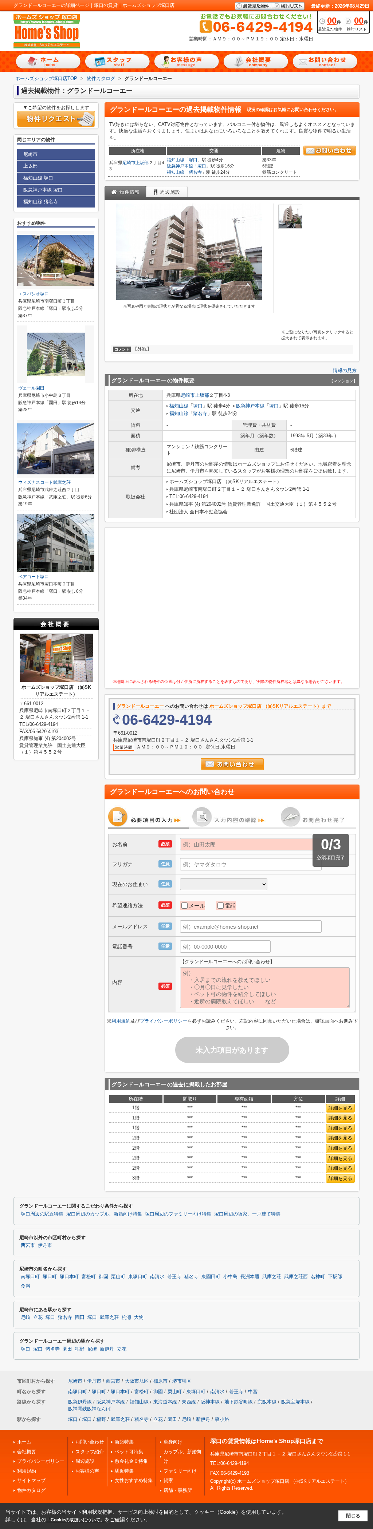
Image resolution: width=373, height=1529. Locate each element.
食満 (25, 1286)
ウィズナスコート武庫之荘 (44, 482)
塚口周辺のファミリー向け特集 (178, 1214)
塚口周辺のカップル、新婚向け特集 (104, 1214)
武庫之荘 (271, 1276)
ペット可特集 (129, 1451)
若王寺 (174, 1276)
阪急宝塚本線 (295, 1401)
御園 (103, 1276)
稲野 (80, 1349)
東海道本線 (165, 1401)
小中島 (230, 1276)
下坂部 (335, 1276)
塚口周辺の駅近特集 (42, 1214)
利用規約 (120, 1021)
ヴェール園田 (31, 388)
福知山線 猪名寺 (40, 201)
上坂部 (142, 162)
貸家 (168, 1480)
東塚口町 (137, 1276)
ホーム (24, 1442)
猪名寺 (195, 172)
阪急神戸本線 (180, 166)
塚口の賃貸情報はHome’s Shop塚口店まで (266, 1441)
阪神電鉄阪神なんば (89, 1408)
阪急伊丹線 (80, 1401)
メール (197, 905)
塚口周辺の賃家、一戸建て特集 (247, 1214)
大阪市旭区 (137, 1381)
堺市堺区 (181, 1381)
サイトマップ (31, 1480)
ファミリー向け (180, 1471)
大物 (139, 1317)
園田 (80, 1317)
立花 (38, 1317)
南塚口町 (30, 1276)
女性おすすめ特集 (134, 1480)
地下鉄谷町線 (238, 1401)
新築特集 (124, 1442)
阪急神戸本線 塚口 (43, 190)
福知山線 (175, 159)
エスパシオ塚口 (33, 293)
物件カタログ (31, 1490)
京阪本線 (267, 1401)
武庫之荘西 (296, 1276)
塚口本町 (69, 1276)
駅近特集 (124, 1471)
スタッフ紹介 (89, 1451)
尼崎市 (129, 162)
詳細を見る (340, 1108)
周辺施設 (84, 1461)
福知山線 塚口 (38, 178)
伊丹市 (45, 1245)
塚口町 (50, 1276)
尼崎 (25, 1317)
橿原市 (160, 1381)
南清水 (157, 1276)
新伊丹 (107, 1349)
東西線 (189, 1401)
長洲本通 (249, 1276)
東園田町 (210, 1276)
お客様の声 (87, 1471)
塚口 (193, 159)
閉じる (353, 1515)
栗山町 (118, 1276)
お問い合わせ (89, 1442)
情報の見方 (345, 370)
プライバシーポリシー (163, 1021)
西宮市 (28, 1245)
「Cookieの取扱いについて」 (75, 1519)
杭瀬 (126, 1317)
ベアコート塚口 (33, 576)
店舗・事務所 (178, 1490)
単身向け (173, 1442)
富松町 (89, 1276)
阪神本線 (210, 1401)
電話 (230, 905)
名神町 (318, 1276)
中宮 (253, 1391)
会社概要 (26, 1451)
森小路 (222, 1419)
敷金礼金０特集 (131, 1461)
